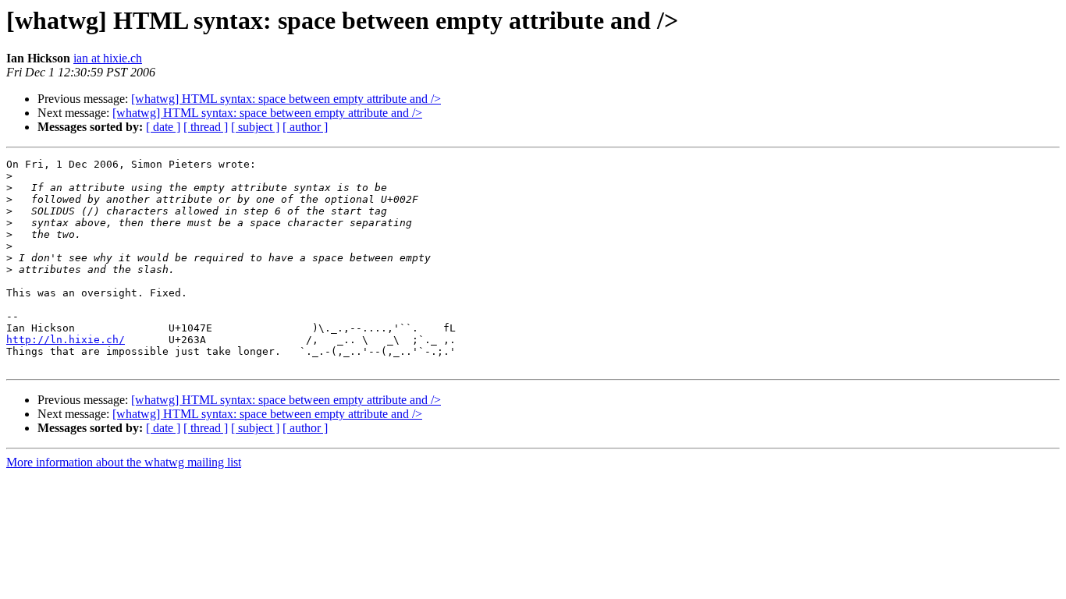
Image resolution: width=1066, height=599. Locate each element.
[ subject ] (255, 126)
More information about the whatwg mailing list (123, 462)
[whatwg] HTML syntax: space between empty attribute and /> (286, 98)
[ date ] (163, 126)
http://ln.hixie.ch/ (65, 340)
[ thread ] (205, 126)
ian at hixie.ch (107, 58)
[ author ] (305, 126)
